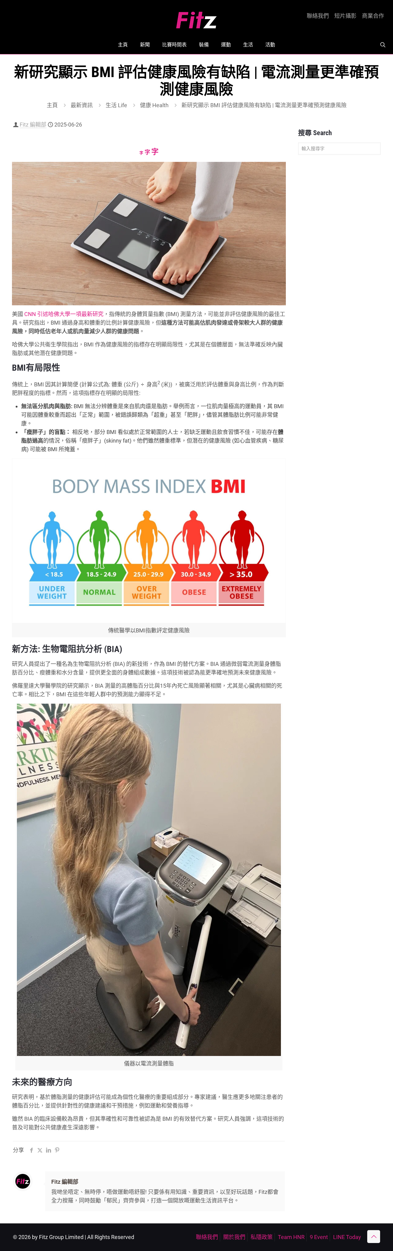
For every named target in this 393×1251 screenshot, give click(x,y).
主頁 (52, 105)
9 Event (319, 1237)
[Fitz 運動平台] (196, 17)
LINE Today (347, 1237)
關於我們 (234, 1237)
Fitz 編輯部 (33, 124)
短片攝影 (345, 16)
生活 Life (116, 105)
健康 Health (154, 105)
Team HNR (291, 1237)
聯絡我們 (318, 16)
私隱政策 (262, 1237)
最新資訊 (82, 105)
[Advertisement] (339, 256)
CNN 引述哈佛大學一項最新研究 (63, 314)
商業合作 (373, 16)
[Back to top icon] (373, 1236)
